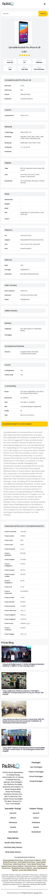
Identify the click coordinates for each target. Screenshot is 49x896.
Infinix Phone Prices (19, 864)
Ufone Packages (36, 776)
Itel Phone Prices (30, 866)
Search (43, 13)
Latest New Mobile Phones (28, 870)
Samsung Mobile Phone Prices (13, 860)
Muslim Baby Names (13, 842)
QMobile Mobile (25, 94)
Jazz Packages (36, 767)
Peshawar (13, 822)
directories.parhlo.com (14, 893)
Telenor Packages (36, 772)
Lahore (13, 818)
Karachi (13, 813)
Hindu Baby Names (13, 852)
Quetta (13, 827)
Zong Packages (36, 781)
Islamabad (13, 832)
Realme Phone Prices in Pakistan (12, 866)
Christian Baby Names (13, 847)
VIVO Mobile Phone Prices (26, 862)
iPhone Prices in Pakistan (32, 860)
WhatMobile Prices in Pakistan (22, 868)
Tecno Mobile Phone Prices (36, 864)
